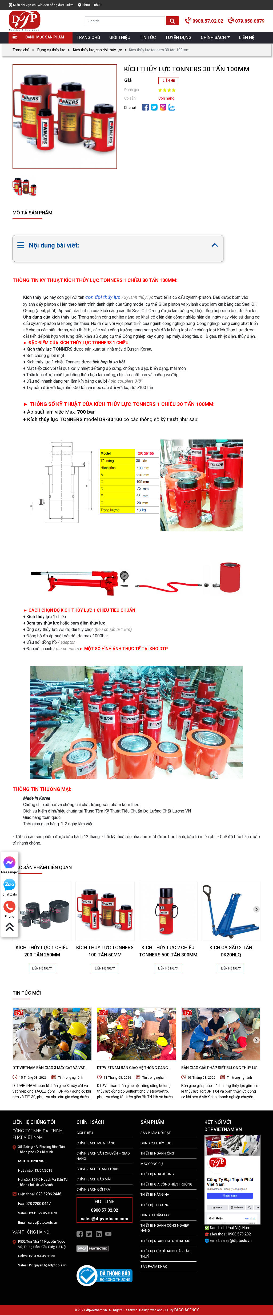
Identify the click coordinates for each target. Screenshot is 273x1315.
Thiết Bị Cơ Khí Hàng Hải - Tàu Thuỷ (165, 1253)
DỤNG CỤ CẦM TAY (154, 1215)
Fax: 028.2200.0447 (34, 1204)
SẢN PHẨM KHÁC (153, 1267)
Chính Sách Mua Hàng (96, 1143)
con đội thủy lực (103, 297)
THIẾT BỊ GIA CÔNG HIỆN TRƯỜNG (166, 1184)
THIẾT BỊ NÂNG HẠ (154, 1194)
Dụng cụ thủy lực (51, 50)
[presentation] (256, 909)
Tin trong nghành (70, 1078)
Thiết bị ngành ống (157, 1153)
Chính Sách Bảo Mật (94, 1179)
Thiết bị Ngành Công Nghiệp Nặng (164, 1228)
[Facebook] (145, 107)
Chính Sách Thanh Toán (98, 1169)
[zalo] (171, 107)
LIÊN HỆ (169, 81)
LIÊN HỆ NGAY (42, 968)
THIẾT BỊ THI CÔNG (154, 1205)
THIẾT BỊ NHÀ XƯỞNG (157, 1174)
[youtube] (108, 1233)
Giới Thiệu (85, 1133)
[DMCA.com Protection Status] (93, 1248)
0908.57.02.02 (207, 21)
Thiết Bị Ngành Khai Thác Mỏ (165, 1241)
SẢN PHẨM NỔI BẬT (155, 1133)
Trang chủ (21, 50)
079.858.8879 (249, 21)
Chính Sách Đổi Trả (93, 1189)
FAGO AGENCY (186, 1310)
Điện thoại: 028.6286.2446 (39, 1194)
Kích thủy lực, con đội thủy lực (97, 50)
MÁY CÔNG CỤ (151, 1164)
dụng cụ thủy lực (155, 1143)
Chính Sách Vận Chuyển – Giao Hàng (103, 1156)
